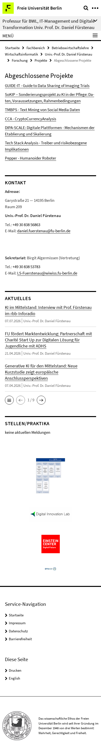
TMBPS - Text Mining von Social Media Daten (42, 109)
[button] (9, 400)
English (14, 678)
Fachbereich (35, 47)
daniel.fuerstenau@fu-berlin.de (43, 230)
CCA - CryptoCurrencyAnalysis (30, 118)
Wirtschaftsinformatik (21, 54)
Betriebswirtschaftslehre (70, 47)
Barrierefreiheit (20, 639)
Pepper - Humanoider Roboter (30, 158)
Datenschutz (18, 631)
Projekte (41, 60)
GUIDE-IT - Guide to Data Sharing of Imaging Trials (47, 85)
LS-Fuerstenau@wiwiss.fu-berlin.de (47, 273)
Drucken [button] (15, 670)
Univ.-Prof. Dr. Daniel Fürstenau (68, 54)
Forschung (20, 60)
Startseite (12, 47)
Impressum (17, 623)
